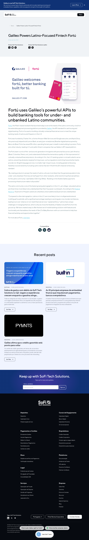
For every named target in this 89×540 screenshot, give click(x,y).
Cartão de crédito (25, 448)
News (12, 25)
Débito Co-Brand (25, 440)
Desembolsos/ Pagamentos (28, 443)
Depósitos (23, 416)
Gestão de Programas (26, 492)
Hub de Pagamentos (26, 437)
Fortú (10, 126)
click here (26, 218)
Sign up (62, 387)
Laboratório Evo (25, 498)
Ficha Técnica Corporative (56, 517)
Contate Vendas (75, 517)
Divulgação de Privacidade (28, 474)
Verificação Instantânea (27, 461)
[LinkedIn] (15, 47)
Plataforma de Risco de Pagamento (30, 458)
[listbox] (37, 517)
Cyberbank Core (25, 419)
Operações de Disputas (27, 489)
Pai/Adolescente (25, 446)
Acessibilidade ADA (26, 477)
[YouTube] (12, 47)
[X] (9, 47)
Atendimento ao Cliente (27, 495)
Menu (80, 14)
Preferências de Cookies (27, 471)
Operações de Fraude (26, 486)
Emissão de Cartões (26, 434)
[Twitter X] (12, 518)
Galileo (49, 128)
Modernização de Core (27, 422)
